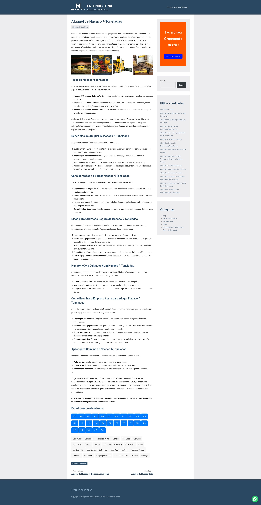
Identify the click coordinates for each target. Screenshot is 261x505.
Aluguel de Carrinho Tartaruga (171, 165)
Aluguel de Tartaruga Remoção (171, 173)
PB (110, 423)
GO (144, 416)
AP (109, 416)
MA (74, 423)
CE (123, 416)
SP (74, 416)
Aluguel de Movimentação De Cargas (173, 169)
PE (124, 423)
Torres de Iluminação (170, 230)
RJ (81, 416)
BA (116, 416)
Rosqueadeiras (168, 221)
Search (162, 81)
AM (102, 416)
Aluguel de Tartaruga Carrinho (171, 139)
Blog (164, 216)
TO (102, 430)
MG (96, 423)
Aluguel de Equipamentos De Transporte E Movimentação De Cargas (171, 159)
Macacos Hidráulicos (80, 27)
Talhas (165, 224)
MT (82, 423)
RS (144, 423)
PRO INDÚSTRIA (99, 6)
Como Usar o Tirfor (167, 109)
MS (89, 423)
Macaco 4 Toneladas (79, 464)
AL (95, 416)
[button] (255, 499)
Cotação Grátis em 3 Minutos (177, 7)
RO (74, 430)
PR (117, 423)
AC (88, 416)
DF (130, 416)
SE (95, 430)
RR (81, 430)
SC (88, 430)
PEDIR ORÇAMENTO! (173, 56)
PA (103, 423)
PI (131, 423)
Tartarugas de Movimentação (173, 227)
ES (137, 416)
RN (137, 423)
